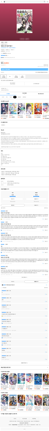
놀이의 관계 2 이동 (29, 111)
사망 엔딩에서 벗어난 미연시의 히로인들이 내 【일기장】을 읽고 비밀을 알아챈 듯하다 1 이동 (4, 111)
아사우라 (2, 49)
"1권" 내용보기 (24, 248)
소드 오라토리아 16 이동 (38, 111)
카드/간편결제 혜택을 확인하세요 (41, 72)
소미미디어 (3, 51)
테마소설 (12, 173)
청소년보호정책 (20, 424)
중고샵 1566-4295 (27, 421)
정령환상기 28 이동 (21, 111)
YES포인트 (3, 65)
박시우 (12, 49)
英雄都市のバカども (7, 53)
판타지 (18, 171)
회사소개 (28, 424)
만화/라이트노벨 (8, 171)
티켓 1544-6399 (20, 421)
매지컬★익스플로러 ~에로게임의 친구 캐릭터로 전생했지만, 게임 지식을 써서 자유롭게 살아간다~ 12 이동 (38, 403)
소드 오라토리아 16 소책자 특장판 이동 (29, 381)
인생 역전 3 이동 (13, 111)
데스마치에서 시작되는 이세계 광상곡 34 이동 (38, 381)
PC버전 (25, 424)
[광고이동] (44, 1)
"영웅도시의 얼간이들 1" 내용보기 (24, 215)
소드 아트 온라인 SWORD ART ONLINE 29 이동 (4, 381)
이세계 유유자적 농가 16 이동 (21, 403)
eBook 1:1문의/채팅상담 (35, 421)
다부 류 (7, 49)
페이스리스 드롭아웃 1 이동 (13, 403)
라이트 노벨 (17, 173)
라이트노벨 (14, 171)
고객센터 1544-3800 (12, 421)
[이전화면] (1, 1)
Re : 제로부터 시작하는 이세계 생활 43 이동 (13, 381)
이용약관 (10, 424)
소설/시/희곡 (7, 173)
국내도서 (2, 171)
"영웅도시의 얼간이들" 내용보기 (24, 259)
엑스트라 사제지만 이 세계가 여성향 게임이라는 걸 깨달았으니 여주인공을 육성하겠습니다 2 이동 (29, 403)
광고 (39, 424)
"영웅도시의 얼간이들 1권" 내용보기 (24, 226)
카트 (47, 2)
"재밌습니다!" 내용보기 (24, 270)
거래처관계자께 (32, 424)
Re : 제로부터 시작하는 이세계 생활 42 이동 (21, 381)
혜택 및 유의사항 (12, 201)
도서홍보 (37, 424)
